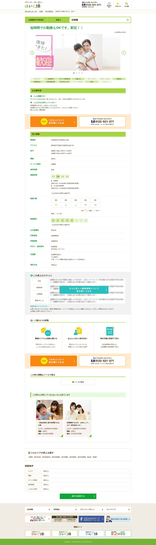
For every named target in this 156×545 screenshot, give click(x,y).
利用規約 (57, 509)
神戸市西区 (73, 457)
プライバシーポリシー (87, 509)
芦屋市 (95, 457)
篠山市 (89, 457)
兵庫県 (31, 457)
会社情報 (30, 509)
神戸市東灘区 (56, 457)
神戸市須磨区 (82, 457)
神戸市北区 (37, 457)
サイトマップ (111, 509)
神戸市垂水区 (46, 457)
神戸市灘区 (64, 457)
